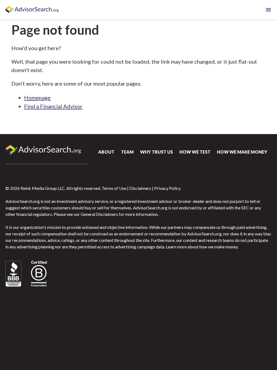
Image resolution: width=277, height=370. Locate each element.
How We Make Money (242, 151)
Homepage (37, 97)
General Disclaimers (99, 214)
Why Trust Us (156, 151)
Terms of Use (114, 188)
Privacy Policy (167, 188)
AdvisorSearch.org (32, 9)
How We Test (194, 151)
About (106, 151)
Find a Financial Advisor (53, 106)
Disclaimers (140, 188)
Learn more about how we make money (202, 246)
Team (127, 151)
